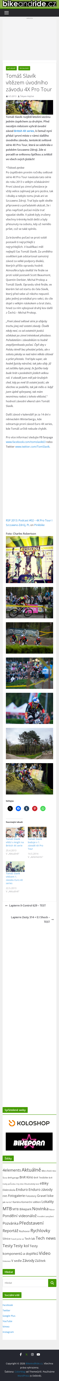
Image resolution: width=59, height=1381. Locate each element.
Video (44, 1253)
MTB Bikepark (21, 1209)
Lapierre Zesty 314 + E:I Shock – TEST (30, 919)
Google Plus (9, 1315)
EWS (5, 1196)
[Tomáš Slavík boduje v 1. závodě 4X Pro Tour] (37, 832)
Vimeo (6, 1326)
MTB (7, 1209)
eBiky (44, 1183)
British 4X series (24, 131)
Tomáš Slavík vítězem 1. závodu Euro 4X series (14, 878)
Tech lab (30, 1238)
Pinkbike (39, 525)
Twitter (6, 1310)
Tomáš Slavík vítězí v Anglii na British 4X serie (15, 842)
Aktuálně (11, 68)
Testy (8, 1245)
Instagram (8, 1331)
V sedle (16, 1261)
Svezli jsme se (17, 1239)
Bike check (47, 1170)
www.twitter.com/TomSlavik (32, 446)
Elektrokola (9, 1189)
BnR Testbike (41, 1177)
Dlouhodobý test (31, 1184)
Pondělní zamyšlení (45, 1216)
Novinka (40, 1209)
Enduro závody (41, 1189)
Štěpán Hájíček (27, 96)
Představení (31, 1223)
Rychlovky (24, 68)
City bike (20, 1184)
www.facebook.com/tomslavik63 (26, 442)
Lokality (47, 1201)
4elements (12, 1170)
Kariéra (17, 1202)
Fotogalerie (16, 1195)
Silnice (6, 1238)
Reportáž (10, 1230)
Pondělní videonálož (20, 1215)
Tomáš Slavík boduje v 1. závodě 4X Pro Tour (35, 843)
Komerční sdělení (31, 1202)
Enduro (22, 1189)
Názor (52, 1209)
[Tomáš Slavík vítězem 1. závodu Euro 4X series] (15, 866)
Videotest (7, 1261)
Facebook (8, 1305)
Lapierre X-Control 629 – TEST (27, 905)
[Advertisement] (29, 39)
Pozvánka (11, 1223)
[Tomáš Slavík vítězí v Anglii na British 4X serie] (15, 832)
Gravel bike (45, 1195)
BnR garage (13, 1177)
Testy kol (21, 1245)
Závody (28, 1260)
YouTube (7, 1321)
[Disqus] (29, 967)
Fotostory (31, 1196)
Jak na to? (7, 1202)
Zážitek (40, 1261)
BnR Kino (26, 1177)
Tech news (46, 1238)
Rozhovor (24, 1231)
